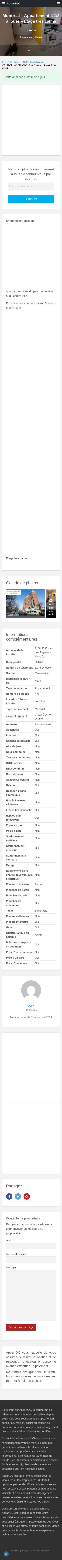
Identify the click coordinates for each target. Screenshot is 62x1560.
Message (11, 1267)
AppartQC (13, 3)
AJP (31, 1006)
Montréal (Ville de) (32, 37)
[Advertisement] (31, 120)
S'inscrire (31, 198)
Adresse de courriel (16, 1254)
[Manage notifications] (6, 1553)
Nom (8, 1240)
